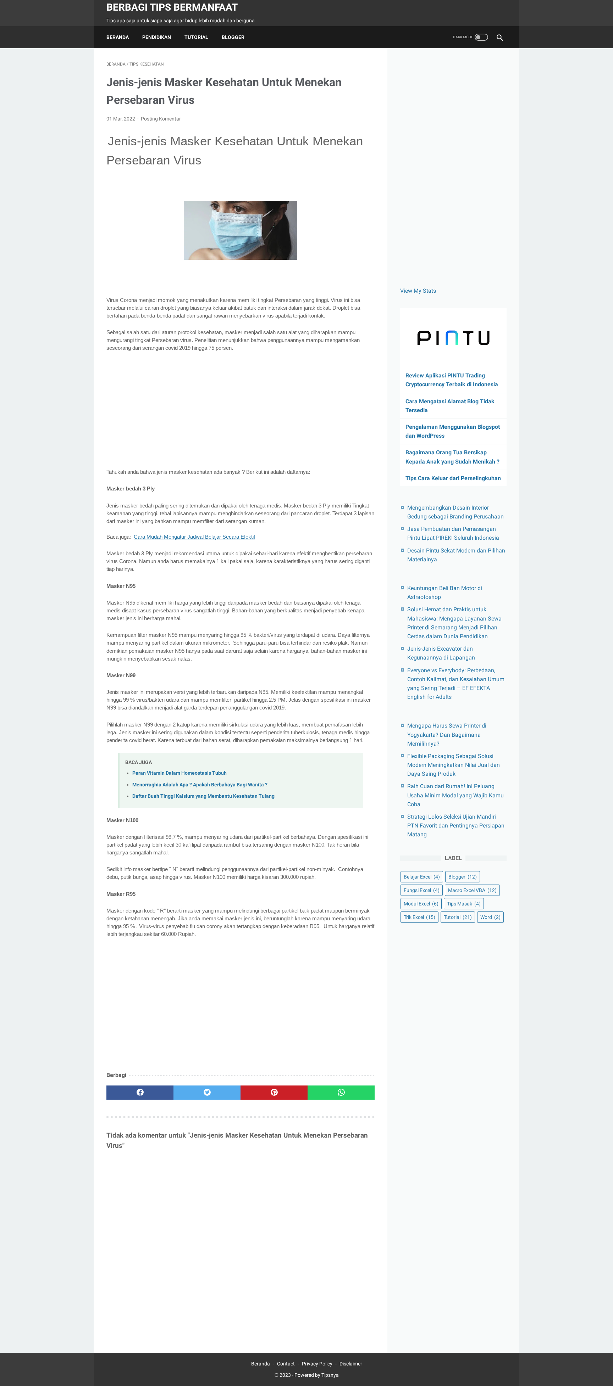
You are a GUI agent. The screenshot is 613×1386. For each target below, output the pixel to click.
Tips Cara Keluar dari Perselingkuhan (453, 478)
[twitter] (207, 1092)
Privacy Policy (317, 1364)
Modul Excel (421, 904)
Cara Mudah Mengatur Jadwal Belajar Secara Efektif (194, 537)
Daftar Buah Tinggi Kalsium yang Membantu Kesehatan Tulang (203, 796)
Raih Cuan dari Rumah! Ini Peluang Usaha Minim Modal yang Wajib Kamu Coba (455, 795)
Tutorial (196, 37)
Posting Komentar (161, 119)
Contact (286, 1364)
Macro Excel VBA (472, 890)
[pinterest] (274, 1092)
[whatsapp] (341, 1092)
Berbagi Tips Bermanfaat (172, 7)
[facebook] (139, 1092)
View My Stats (418, 290)
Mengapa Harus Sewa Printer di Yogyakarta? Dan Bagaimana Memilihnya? (446, 734)
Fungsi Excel (422, 890)
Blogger (233, 37)
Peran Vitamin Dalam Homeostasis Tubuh (179, 773)
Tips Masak (464, 904)
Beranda (117, 37)
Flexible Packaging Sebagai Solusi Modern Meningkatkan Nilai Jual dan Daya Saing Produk (453, 765)
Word (490, 917)
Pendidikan (156, 37)
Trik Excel (419, 917)
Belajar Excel (422, 877)
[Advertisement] (240, 410)
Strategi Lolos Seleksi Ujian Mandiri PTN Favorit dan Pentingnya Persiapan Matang (455, 825)
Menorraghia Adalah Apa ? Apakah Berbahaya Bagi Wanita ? (199, 785)
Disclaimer (350, 1364)
